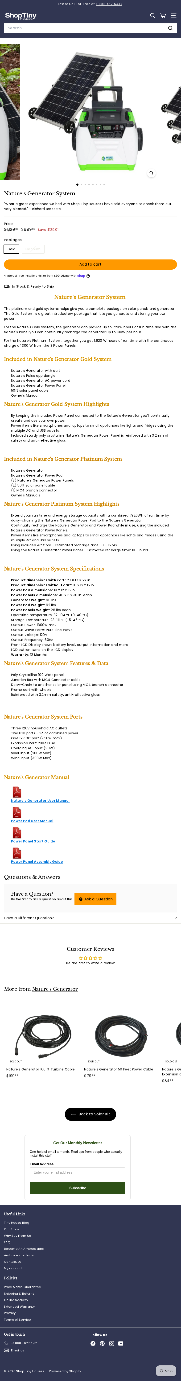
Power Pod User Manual (32, 821)
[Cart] (162, 15)
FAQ (7, 1242)
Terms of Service (17, 1319)
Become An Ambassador (24, 1248)
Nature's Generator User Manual (40, 800)
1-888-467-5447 (109, 4)
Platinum (34, 249)
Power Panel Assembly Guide (37, 861)
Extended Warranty (19, 1306)
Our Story (11, 1229)
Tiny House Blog (16, 1222)
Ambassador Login (19, 1255)
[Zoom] (151, 173)
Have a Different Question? (29, 917)
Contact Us (13, 1261)
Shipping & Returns (19, 1293)
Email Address (41, 1164)
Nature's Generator (55, 989)
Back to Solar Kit (94, 1114)
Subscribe (77, 1188)
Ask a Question (98, 899)
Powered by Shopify (65, 1371)
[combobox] (90, 28)
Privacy (10, 1313)
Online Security (16, 1300)
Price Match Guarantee (22, 1287)
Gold (11, 249)
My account (13, 1268)
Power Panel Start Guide (33, 841)
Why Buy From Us (17, 1235)
